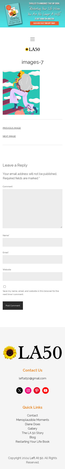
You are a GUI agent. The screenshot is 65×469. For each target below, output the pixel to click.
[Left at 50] (32, 49)
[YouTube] (45, 390)
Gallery (32, 428)
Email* (6, 252)
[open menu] (32, 39)
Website (7, 269)
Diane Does (32, 424)
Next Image (9, 136)
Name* (6, 235)
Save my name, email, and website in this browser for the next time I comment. (31, 293)
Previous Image (12, 128)
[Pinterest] (37, 390)
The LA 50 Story (33, 433)
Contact (32, 415)
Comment (7, 186)
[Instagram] (28, 390)
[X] (19, 390)
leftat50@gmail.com (32, 378)
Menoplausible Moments (32, 420)
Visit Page (32, 13)
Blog (32, 437)
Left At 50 (36, 458)
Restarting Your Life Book (32, 441)
